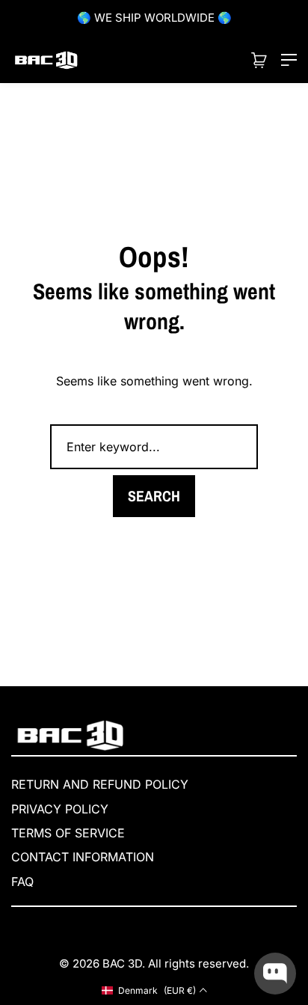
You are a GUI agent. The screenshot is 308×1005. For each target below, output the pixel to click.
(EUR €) (157, 990)
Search (154, 496)
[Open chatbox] (275, 974)
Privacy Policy (59, 808)
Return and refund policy (99, 784)
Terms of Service (68, 832)
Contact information (82, 856)
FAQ (22, 881)
